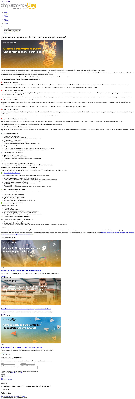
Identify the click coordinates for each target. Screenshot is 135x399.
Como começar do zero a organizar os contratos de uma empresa (21, 347)
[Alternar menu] (1, 26)
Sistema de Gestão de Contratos (12, 173)
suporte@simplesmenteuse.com (11, 31)
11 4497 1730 (7, 33)
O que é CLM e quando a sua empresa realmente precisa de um (21, 270)
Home (5, 12)
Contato (6, 16)
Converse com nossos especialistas (110, 232)
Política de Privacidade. (16, 372)
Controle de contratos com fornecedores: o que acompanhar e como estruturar (26, 309)
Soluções (6, 13)
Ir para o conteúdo (5, 1)
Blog (5, 15)
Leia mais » (3, 276)
